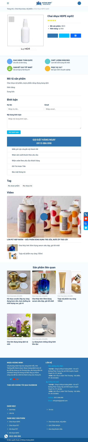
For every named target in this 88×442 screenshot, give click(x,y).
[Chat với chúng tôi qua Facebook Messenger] (86, 228)
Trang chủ (10, 9)
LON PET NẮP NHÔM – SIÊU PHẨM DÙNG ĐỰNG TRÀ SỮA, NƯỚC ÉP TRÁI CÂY (37, 240)
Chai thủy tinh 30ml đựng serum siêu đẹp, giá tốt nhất (39, 246)
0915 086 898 (44, 143)
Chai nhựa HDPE (14, 422)
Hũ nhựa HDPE (14, 433)
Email (47, 105)
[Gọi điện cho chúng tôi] (86, 214)
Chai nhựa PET (14, 425)
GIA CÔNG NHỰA (54, 425)
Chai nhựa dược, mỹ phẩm (24, 9)
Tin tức (51, 409)
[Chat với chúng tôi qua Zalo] (86, 223)
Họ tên (9, 105)
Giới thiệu (12, 409)
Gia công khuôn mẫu (55, 429)
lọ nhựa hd (28, 186)
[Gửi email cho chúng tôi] (86, 219)
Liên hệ (11, 413)
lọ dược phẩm (14, 186)
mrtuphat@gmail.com (60, 401)
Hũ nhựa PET (13, 429)
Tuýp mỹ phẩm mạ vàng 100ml (30, 254)
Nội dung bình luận (14, 115)
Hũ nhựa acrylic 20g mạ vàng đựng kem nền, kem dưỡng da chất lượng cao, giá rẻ (18, 301)
